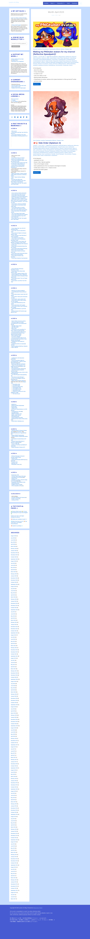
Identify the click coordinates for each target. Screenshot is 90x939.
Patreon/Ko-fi (60, 3)
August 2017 (13, 746)
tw (20, 464)
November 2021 (14, 651)
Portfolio (46, 3)
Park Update (22, 195)
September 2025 (14, 559)
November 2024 (14, 580)
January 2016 (13, 780)
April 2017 (13, 755)
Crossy (13, 195)
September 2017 (14, 744)
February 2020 (14, 694)
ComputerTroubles (61, 146)
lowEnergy (47, 62)
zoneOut (70, 65)
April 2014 (13, 824)
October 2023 (14, 607)
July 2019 (13, 708)
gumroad (13, 460)
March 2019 (13, 713)
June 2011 (13, 896)
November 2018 (14, 721)
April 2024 (13, 594)
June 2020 (13, 685)
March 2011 (13, 898)
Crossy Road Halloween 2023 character (20, 243)
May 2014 (13, 822)
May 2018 (13, 734)
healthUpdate (71, 146)
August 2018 (13, 727)
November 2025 (14, 554)
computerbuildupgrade (52, 146)
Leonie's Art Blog (14, 2)
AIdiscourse (76, 145)
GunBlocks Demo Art (16, 484)
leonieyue (43, 62)
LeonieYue (40, 49)
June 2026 (13, 540)
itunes (22, 477)
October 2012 (14, 862)
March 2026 (13, 546)
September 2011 (14, 890)
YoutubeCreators (47, 155)
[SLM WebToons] (14, 373)
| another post (14, 244)
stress (43, 154)
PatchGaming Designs (16, 368)
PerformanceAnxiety (74, 62)
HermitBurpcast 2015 (16, 477)
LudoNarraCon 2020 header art (18, 341)
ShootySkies (15, 384)
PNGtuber (40, 63)
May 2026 (13, 542)
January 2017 (13, 761)
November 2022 (14, 628)
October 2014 (14, 812)
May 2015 (13, 797)
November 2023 (14, 605)
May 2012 (13, 873)
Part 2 (26, 135)
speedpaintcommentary (43, 65)
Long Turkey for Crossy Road (17, 237)
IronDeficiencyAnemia (54, 148)
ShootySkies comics (16, 464)
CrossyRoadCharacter (70, 59)
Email (68, 3)
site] (12, 439)
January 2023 (14, 624)
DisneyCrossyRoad (16, 386)
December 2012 (14, 858)
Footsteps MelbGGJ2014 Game (18, 497)
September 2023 (14, 609)
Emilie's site (22, 366)
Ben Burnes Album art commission (18, 363)
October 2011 (13, 888)
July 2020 (13, 683)
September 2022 (14, 632)
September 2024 (14, 584)
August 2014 (13, 816)
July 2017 (13, 749)
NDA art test (13, 328)
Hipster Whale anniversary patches (19, 321)
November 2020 (14, 675)
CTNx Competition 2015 (16, 485)
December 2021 (14, 649)
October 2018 (14, 723)
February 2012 (14, 879)
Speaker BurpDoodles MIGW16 (18, 459)
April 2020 (13, 689)
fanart (66, 146)
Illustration (35, 49)
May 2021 (13, 664)
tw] (12, 434)
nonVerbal (65, 62)
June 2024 (13, 590)
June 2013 (13, 846)
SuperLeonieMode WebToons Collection (19, 346)
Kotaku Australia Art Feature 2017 (18, 447)
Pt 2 (14, 133)
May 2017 (13, 753)
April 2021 (13, 666)
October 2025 (14, 556)
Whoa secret (14, 131)
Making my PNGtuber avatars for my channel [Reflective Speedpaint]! (54, 53)
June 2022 (13, 639)
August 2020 (13, 681)
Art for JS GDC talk (15, 443)
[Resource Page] (19, 432)
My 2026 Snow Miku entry (17, 179)
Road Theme (17, 195)
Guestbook (74, 3)
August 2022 (13, 635)
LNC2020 (13, 342)
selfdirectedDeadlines (71, 63)
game (19, 362)
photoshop (35, 63)
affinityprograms (61, 56)
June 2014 (13, 820)
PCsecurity (35, 151)
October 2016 (14, 765)
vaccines (35, 155)
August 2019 (13, 706)
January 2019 (13, 717)
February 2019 (14, 715)
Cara (13, 101)
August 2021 (13, 658)
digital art (43, 60)
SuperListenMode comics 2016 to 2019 (19, 372)
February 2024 (14, 599)
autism (34, 58)
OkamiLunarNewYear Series (17, 417)
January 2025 (14, 575)
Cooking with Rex (15, 499)
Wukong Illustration (15, 483)
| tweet (16, 229)
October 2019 (14, 702)
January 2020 (14, 696)
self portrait (55, 63)
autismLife (44, 58)
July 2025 (13, 563)
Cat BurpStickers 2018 (16, 411)
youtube (42, 155)
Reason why (13, 312)
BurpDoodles (14, 406)
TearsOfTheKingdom (60, 154)
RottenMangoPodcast (44, 152)
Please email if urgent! (16, 25)
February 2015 (14, 803)
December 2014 (14, 808)
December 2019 (14, 698)
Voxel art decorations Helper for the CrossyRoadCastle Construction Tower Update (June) (19, 339)
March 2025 (13, 571)
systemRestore (48, 154)
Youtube (13, 100)
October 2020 (14, 677)
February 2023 (14, 622)
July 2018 (13, 730)
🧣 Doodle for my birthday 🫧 (17, 525)
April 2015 (13, 799)
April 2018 (13, 736)
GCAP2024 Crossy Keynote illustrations (20, 196)
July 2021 (13, 660)
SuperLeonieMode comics (17, 274)
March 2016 (13, 776)
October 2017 (13, 742)
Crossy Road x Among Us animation (19, 203)
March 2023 (13, 620)
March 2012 (13, 877)
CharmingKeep (15, 387)
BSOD (46, 146)
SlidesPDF (13, 432)
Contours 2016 (15, 462)
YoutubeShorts (54, 155)
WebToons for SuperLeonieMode (18, 290)
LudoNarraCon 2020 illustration (18, 357)
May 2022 (13, 641)
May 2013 (13, 848)
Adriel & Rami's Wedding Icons (18, 421)
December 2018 (14, 719)
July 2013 (13, 843)
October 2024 (14, 582)
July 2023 (13, 611)
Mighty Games (14, 380)
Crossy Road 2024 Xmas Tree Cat (18, 194)
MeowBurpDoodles (15, 416)
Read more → (37, 84)
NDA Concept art (15, 367)
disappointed (56, 60)
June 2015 (13, 795)
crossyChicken (55, 59)
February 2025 (14, 573)
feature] (12, 410)
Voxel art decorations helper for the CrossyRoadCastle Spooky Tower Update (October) (18, 333)
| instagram (15, 236)
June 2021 (13, 662)
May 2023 (13, 616)
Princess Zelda (63, 151)
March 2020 (13, 692)
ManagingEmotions (51, 149)
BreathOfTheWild (41, 146)
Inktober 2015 (14, 478)
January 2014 (13, 831)
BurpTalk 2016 (14, 463)
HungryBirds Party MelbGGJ (17, 482)
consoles (23, 207)
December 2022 (14, 626)
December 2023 (14, 603)
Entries (24, 432)
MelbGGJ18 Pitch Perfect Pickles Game (19, 418)
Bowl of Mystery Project (16, 335)
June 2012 (13, 871)
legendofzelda (39, 149)
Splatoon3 (70, 152)
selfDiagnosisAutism (62, 63)
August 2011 (13, 892)
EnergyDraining (62, 60)
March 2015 (13, 801)
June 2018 (13, 732)
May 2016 (13, 774)
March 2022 (13, 645)
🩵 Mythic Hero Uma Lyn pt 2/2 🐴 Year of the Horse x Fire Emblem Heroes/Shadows (19, 522)
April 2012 (13, 875)
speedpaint (35, 65)
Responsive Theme (38, 907)
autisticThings (60, 58)
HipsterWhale (14, 362)
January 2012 (13, 881)
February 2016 (14, 778)
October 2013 (14, 837)
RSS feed (14, 61)
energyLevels (68, 60)
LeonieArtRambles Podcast (16, 291)
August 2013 (13, 841)
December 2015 (14, 782)
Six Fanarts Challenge (16, 336)
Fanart (34, 140)
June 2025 (13, 565)
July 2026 (13, 537)
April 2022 (13, 643)
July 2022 (13, 637)
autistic (47, 58)
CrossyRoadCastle (62, 59)
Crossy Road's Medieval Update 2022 (19, 273)
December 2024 (14, 578)
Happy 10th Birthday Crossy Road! (19, 197)
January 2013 (13, 856)
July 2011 (13, 894)
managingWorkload (73, 149)
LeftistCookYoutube (68, 148)
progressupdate (52, 49)
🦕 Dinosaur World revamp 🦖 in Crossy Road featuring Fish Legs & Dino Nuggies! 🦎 (19, 512)
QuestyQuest (15, 390)
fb (19, 480)
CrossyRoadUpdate (37, 60)
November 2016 (14, 763)
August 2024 (13, 586)
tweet (12, 324)
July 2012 (13, 869)
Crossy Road (14, 207)
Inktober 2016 (14, 458)
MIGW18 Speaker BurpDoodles (18, 405)
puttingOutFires (36, 152)
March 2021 (13, 668)
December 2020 (14, 673)
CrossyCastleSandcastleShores (45, 59)
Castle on (19, 207)
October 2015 (14, 787)
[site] (25, 85)
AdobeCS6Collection (63, 145)
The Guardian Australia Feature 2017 (19, 438)
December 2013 (14, 833)
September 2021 (14, 656)
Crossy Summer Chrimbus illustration (19, 193)
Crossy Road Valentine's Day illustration (19, 258)
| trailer (15, 272)
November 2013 (14, 835)
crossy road (35, 59)
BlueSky (16, 101)
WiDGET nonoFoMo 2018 (17, 413)
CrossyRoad (15, 385)
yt (24, 477)
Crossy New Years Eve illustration (18, 230)
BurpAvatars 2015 (15, 474)
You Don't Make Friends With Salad (19, 476)
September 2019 (14, 704)
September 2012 (14, 865)
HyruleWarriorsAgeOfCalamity (39, 148)
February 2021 (14, 670)
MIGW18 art (14, 404)
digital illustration (49, 60)
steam (12, 379)
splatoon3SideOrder (37, 154)
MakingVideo (53, 62)
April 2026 (13, 544)
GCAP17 (20, 431)
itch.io (16, 379)
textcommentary (59, 65)
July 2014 (13, 818)
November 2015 (14, 784)
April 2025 (13, 569)
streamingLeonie (51, 65)
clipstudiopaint (66, 58)
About (52, 3)
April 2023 (13, 618)
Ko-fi (17, 60)
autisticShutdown (53, 58)
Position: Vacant (15, 498)
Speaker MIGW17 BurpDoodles (18, 435)
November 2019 (14, 700)
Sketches (62, 49)
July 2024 (13, 588)
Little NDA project (15, 326)
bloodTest (35, 146)
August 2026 (13, 535)
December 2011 (14, 884)
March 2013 (13, 852)
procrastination (45, 63)
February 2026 (14, 548)
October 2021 (14, 654)
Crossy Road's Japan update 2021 (19, 299)
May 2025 (13, 567)
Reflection (58, 49)
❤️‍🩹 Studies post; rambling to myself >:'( (19, 519)
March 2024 (13, 597)
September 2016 (14, 767)
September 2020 (14, 679)
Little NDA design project (16, 325)
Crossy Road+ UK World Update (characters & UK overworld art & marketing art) (17, 166)
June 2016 (13, 772)
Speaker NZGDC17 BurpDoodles (18, 436)
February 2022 (14, 647)
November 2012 (14, 860)
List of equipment (20, 61)
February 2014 (14, 829)
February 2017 (14, 759)
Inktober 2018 (14, 407)
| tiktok (24, 242)
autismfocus (38, 58)
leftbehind (61, 148)
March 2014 (13, 827)
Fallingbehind (74, 60)
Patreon (13, 60)
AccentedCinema (54, 145)
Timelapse (67, 49)
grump (34, 62)
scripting (50, 63)
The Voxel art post (16, 393)
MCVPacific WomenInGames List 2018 (19, 409)
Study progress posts (15, 86)
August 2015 (13, 791)
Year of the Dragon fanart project (18, 213)
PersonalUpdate (45, 49)
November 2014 (14, 810)
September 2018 (14, 725)
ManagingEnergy (59, 62)
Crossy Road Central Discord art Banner (20, 214)
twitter (26, 436)
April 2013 (13, 850)
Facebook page (23, 311)
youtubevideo (65, 65)
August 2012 (13, 867)
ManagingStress (65, 149)
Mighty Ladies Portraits (16, 415)
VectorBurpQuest (15, 412)
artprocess (74, 56)
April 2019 (13, 710)
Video (70, 49)
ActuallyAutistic (55, 56)
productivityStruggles (71, 151)
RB (21, 411)
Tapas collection (14, 347)
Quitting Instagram (15, 311)
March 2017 (13, 757)
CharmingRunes (16, 388)
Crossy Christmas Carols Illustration (19, 235)
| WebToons (24, 274)
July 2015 (13, 793)
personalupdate (41, 151)
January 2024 (14, 601)
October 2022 (14, 630)
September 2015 (14, 789)
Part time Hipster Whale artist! (17, 85)
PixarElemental (52, 151)
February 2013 (14, 854)
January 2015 (13, 805)
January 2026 (14, 550)
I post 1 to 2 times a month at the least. (19, 17)
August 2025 (13, 561)
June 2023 (13, 613)
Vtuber (38, 155)
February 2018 (14, 738)
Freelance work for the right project (18, 87)
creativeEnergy (73, 58)
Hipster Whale (21, 380)
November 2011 (14, 886)
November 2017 (14, 740)
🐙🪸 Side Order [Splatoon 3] (47, 143)
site (18, 366)
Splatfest (66, 152)
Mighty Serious (22, 378)
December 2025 (14, 552)
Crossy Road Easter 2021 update (18, 305)
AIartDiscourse (68, 56)
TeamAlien (53, 154)
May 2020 (13, 687)
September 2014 (14, 814)
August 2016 (13, 770)
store (24, 368)
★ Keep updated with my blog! (17, 58)
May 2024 (13, 592)
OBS (69, 62)
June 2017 (13, 751)
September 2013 (14, 839)
